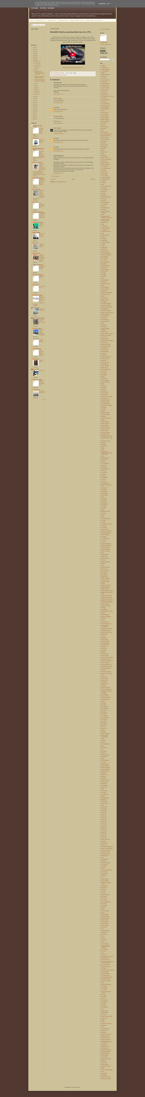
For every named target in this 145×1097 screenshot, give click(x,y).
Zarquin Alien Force (105, 1077)
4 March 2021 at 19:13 (58, 173)
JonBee (102, 497)
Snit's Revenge (104, 864)
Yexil (102, 1071)
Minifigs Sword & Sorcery (107, 599)
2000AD (103, 65)
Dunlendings (104, 301)
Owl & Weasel (104, 694)
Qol (102, 749)
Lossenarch (103, 536)
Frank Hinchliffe (104, 351)
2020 (34, 60)
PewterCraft (104, 728)
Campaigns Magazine (105, 177)
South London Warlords (106, 870)
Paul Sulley (103, 705)
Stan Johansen (104, 885)
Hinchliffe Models (57, 75)
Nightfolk (103, 652)
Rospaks (103, 796)
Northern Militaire (105, 662)
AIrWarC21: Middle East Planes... (41, 246)
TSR (102, 1009)
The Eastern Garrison (38, 222)
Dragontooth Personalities (106, 292)
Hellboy (103, 420)
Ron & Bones (104, 790)
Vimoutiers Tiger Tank (106, 1023)
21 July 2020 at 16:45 (58, 102)
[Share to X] (72, 73)
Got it (108, 3)
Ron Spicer (103, 792)
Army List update (41, 361)
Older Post (93, 179)
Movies (103, 620)
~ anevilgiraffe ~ (36, 308)
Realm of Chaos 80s (37, 162)
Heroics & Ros (104, 430)
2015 (34, 104)
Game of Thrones (105, 358)
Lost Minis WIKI (105, 538)
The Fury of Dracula (105, 966)
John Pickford (104, 491)
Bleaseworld (35, 243)
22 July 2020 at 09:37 (58, 123)
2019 (34, 96)
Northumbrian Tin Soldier (107, 666)
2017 (34, 100)
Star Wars (103, 893)
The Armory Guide (105, 959)
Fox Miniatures (104, 347)
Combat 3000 (104, 222)
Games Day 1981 (105, 362)
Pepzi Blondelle (104, 706)
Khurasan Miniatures (105, 511)
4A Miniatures (104, 67)
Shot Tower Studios (105, 853)
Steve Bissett (104, 896)
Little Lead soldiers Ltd (106, 531)
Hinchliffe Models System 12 (106, 438)
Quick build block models (42, 391)
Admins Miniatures (105, 74)
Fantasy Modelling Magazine (105, 329)
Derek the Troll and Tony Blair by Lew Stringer (39, 80)
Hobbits (103, 450)
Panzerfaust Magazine (106, 697)
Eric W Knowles (105, 316)
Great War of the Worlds (106, 396)
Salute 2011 (103, 814)
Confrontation (104, 226)
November (36, 63)
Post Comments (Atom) (61, 181)
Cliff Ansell (103, 209)
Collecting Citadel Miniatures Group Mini (106, 216)
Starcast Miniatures (105, 894)
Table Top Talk (104, 920)
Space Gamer (104, 871)
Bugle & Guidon (105, 162)
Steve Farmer (104, 900)
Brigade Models (104, 157)
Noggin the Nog (104, 653)
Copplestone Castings (105, 231)
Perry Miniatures (105, 708)
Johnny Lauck (104, 495)
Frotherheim (104, 355)
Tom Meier (103, 994)
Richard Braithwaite (105, 769)
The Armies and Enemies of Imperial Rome (107, 957)
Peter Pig (103, 726)
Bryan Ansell (104, 161)
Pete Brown (103, 714)
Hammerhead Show (105, 412)
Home (31, 20)
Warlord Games (104, 1048)
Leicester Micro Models (106, 524)
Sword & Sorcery (105, 916)
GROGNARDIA (36, 232)
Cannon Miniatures (105, 179)
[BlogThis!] (71, 73)
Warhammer (104, 1044)
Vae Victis (103, 1014)
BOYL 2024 (104, 152)
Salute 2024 (103, 834)
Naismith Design (105, 622)
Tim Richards (104, 986)
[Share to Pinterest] (75, 73)
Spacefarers (103, 875)
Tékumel (103, 938)
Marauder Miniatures (105, 549)
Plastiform (103, 740)
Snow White (104, 866)
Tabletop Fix (36, 138)
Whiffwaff (103, 1060)
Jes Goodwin (104, 472)
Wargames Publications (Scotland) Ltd (106, 1042)
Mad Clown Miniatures (106, 545)
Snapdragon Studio (105, 862)
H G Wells (103, 409)
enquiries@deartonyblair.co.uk (75, 67)
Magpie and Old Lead (38, 265)
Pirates (102, 738)
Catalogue (103, 182)
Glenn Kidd (103, 387)
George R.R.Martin (105, 382)
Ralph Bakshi (104, 756)
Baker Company (104, 116)
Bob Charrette (104, 144)
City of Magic (104, 204)
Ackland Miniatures (105, 69)
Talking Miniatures (105, 930)
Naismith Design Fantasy (106, 628)
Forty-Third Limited (105, 346)
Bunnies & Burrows (105, 164)
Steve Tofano (104, 905)
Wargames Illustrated (105, 1039)
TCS (102, 936)
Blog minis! (103, 141)
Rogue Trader (104, 787)
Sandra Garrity (104, 843)
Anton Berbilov (104, 94)
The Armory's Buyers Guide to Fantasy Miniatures (107, 962)
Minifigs (103, 583)
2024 (34, 51)
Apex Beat (103, 98)
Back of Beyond (104, 114)
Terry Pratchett (104, 949)
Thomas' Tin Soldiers (106, 980)
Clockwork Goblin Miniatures (105, 212)
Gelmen (103, 376)
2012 (34, 111)
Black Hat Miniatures (105, 135)
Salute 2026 (103, 837)
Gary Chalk (103, 371)
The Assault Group (105, 964)
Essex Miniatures (105, 319)
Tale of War (103, 927)
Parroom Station (104, 699)
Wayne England (104, 1055)
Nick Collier (104, 648)
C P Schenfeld (104, 166)
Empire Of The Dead (105, 310)
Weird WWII (36, 369)
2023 (34, 53)
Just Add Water (36, 189)
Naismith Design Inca (106, 630)
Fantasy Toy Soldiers (37, 379)
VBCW (103, 1019)
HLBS (102, 448)
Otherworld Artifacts (105, 687)
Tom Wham (103, 996)
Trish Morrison (104, 1007)
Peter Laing (103, 724)
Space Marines (104, 873)
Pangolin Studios (105, 696)
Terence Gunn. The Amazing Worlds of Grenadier (105, 946)
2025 (34, 49)
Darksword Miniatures (106, 254)
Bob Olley (103, 148)
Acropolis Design (105, 71)
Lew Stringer (104, 527)
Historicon (103, 442)
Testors (102, 953)
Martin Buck (104, 556)
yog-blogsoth (36, 338)
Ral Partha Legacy (105, 754)
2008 (34, 117)
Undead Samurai (105, 1012)
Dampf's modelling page (38, 212)
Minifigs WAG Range (105, 605)
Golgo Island (104, 391)
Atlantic (103, 110)
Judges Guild (104, 502)
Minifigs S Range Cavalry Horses (106, 593)
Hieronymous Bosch (105, 432)
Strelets (103, 909)
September (36, 66)
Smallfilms (103, 861)
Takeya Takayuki (105, 925)
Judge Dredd (104, 498)
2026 (34, 47)
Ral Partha (103, 753)
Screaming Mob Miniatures (107, 846)
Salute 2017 (103, 825)
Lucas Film (103, 540)
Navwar (103, 635)
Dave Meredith (104, 258)
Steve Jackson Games (105, 902)
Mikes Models (104, 576)
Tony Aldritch (104, 1001)
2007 (34, 119)
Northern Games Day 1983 (107, 661)
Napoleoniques (104, 634)
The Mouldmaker (105, 971)
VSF (102, 1027)
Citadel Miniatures (105, 202)
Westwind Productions (106, 1059)
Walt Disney (104, 1032)
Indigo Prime (104, 459)
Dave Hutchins (104, 256)
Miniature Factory (105, 579)
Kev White (103, 507)
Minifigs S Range (105, 588)
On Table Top (104, 682)
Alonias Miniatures (105, 80)
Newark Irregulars (105, 644)
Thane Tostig (104, 954)
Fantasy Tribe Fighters (106, 335)
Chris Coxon (104, 198)
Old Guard (103, 670)
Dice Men (103, 272)
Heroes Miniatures (105, 429)
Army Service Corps (105, 105)
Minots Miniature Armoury (107, 611)
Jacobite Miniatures (105, 468)
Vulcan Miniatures (105, 1028)
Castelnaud (103, 180)
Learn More (102, 3)
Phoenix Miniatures (105, 733)
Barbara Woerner (105, 117)
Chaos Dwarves (104, 189)
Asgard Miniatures (105, 107)
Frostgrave (103, 353)
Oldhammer (103, 676)
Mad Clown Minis (105, 547)
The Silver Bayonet (105, 973)
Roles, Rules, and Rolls (38, 178)
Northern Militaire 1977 (106, 664)
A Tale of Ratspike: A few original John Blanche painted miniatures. (42, 258)
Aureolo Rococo (104, 112)
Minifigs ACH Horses (106, 585)
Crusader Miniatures (105, 242)
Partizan (103, 701)
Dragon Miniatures (105, 289)
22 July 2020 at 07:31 (58, 111)
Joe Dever (103, 479)
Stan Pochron (104, 887)
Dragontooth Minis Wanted (76, 20)
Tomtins (103, 998)
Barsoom (103, 125)
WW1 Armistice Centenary (107, 1069)
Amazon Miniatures (105, 83)
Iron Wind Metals (105, 463)
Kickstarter (103, 513)
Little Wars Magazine (106, 533)
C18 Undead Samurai (106, 168)
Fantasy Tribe (104, 331)
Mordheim (103, 618)
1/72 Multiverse (36, 390)
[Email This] (70, 73)
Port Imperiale (36, 253)
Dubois (102, 296)
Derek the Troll (104, 271)
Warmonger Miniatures (106, 1050)
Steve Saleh (103, 903)
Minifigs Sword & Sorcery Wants (94, 20)
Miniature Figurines (105, 581)
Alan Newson (104, 78)
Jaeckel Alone (36, 359)
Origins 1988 (104, 684)
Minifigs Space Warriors (106, 597)
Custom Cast (104, 249)
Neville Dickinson (105, 641)
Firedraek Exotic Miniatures (107, 340)
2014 (34, 106)
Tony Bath (103, 1003)
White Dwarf (104, 1062)
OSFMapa (103, 685)
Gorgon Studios (104, 393)
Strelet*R (103, 907)
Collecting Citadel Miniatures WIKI (105, 220)
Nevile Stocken (104, 639)
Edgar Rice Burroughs (106, 305)
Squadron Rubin (104, 880)
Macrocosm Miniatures (106, 543)
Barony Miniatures (105, 121)
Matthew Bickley (105, 558)
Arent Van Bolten (105, 103)
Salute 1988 (103, 807)
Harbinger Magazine (105, 414)
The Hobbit (103, 968)
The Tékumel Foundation (106, 977)
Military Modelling (105, 578)
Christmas (103, 200)
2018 (34, 98)
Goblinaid (103, 389)
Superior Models (105, 914)
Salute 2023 (103, 832)
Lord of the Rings (105, 534)
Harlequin (103, 416)
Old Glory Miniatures (106, 668)
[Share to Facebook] (74, 73)
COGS (102, 214)
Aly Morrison (57, 116)
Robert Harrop (104, 781)
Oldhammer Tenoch (63, 20)
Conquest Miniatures (105, 227)
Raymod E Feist (104, 763)
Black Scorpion (104, 137)
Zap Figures (104, 1075)
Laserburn (103, 520)
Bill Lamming (104, 132)
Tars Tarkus (103, 934)
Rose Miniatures (104, 794)
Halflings (103, 411)
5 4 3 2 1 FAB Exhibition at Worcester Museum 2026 (42, 215)
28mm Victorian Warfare (38, 318)
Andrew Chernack (105, 89)
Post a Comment (55, 176)
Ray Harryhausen (105, 760)
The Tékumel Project (105, 979)
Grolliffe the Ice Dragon (106, 405)
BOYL (102, 150)
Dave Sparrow (104, 260)
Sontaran (103, 868)
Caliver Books (104, 173)
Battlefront (103, 128)
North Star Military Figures (107, 657)
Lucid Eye (103, 542)
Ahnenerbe (103, 76)
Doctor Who (104, 281)
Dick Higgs (103, 274)
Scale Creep (103, 844)
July (35, 70)
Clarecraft (103, 206)
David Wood (104, 42)
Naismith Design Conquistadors (105, 626)
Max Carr (103, 560)
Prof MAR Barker (105, 744)
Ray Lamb (103, 762)
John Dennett (104, 488)
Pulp (102, 745)
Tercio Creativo (104, 943)
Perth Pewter (104, 712)
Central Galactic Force (106, 186)
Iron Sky (103, 461)
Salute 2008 (103, 810)
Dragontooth (104, 290)
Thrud (102, 982)
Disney (102, 278)
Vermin (103, 1021)
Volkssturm (103, 1025)
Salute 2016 (103, 823)
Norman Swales (104, 655)
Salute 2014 (103, 819)
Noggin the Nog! (52, 20)
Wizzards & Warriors (105, 1066)
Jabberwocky (104, 465)
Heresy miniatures (105, 423)
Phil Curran (56, 98)
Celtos (102, 184)
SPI (102, 877)
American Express (105, 85)
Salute (102, 805)
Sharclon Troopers (105, 852)
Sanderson (103, 841)
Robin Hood (104, 783)
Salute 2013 (103, 817)
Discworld (103, 276)
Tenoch (103, 941)
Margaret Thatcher (105, 551)
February (36, 92)
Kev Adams (103, 506)
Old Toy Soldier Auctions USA (106, 674)
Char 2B (103, 193)
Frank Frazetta (104, 349)
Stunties (103, 912)
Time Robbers (104, 988)
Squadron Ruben (105, 879)
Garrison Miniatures (105, 369)
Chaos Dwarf (104, 188)
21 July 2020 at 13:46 (58, 94)
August (36, 68)
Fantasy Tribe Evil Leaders (107, 333)
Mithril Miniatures (105, 614)
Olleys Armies (104, 680)
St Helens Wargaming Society (106, 883)
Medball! (103, 563)
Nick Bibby (103, 646)
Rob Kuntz (103, 778)
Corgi (102, 233)
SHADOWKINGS (37, 349)
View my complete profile (105, 44)
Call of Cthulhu (104, 175)
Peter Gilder (64, 75)
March (35, 89)
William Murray (104, 1064)
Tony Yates (103, 1005)
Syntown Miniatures (105, 918)
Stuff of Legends (105, 911)
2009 (34, 115)
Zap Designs (104, 1073)
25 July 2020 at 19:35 (58, 142)
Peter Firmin (104, 719)
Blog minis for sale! (40, 20)
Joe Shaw (103, 481)
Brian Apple (104, 155)
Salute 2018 (103, 826)
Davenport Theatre (105, 262)
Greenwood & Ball (105, 400)
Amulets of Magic (105, 87)
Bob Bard (103, 143)
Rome (102, 789)
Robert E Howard (105, 780)
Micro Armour (104, 569)
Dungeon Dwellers (105, 299)
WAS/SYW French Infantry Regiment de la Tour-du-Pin (42, 332)
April (35, 87)
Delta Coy (56, 128)
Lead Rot (103, 522)
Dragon (103, 285)
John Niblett (104, 489)
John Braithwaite (105, 483)
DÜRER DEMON (41, 340)
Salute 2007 (103, 808)
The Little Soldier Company (107, 970)
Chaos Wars (103, 191)
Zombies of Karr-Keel (106, 1078)
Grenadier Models (105, 402)
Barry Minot (104, 123)
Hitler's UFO (104, 446)
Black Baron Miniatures (106, 134)
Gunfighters (103, 407)
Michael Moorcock (105, 567)
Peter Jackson (104, 723)
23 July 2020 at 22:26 (58, 133)
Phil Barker (103, 732)
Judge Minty (104, 500)
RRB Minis (103, 799)
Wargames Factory (105, 1036)
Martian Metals (104, 554)
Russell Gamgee (104, 803)
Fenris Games (104, 337)
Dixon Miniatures (105, 280)
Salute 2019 (103, 828)
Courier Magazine (105, 235)
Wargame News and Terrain (37, 126)
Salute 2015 (103, 821)
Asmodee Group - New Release (42, 141)
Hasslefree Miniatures (106, 418)
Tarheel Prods (104, 932)
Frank (55, 107)
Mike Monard (104, 574)
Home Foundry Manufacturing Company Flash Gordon (106, 453)
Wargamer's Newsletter (106, 1034)
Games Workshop (105, 365)
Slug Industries (104, 859)
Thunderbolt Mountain (106, 984)
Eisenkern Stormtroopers (106, 307)
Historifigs (103, 444)
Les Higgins (104, 525)
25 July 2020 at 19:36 (58, 151)
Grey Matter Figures (105, 403)
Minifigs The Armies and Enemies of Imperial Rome (107, 601)
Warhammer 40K (105, 1046)
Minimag (103, 607)
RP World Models (105, 798)
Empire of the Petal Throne (107, 312)
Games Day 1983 (105, 364)
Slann (102, 857)
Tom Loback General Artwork (105, 992)
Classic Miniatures (105, 207)
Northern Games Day (105, 659)
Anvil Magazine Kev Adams (107, 96)
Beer (102, 130)
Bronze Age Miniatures (106, 159)
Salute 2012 (103, 816)
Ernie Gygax (104, 317)
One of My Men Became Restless (38, 149)
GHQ (102, 384)
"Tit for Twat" (42, 370)
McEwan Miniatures (105, 561)
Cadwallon (103, 170)
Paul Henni (103, 703)
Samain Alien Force (105, 839)
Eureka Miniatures (105, 321)
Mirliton (103, 613)
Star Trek (103, 891)
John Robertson (104, 493)
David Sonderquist (105, 265)
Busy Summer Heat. (42, 286)
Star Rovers (103, 889)
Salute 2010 (103, 812)
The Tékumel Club (105, 975)
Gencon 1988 (104, 378)
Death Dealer (104, 267)
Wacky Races (104, 1030)
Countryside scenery (41, 276)
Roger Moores (104, 785)
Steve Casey (104, 898)
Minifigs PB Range (105, 587)
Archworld (103, 101)
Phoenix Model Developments (104, 736)
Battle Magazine (104, 126)
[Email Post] (67, 73)
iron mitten (35, 202)
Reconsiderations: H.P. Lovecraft (42, 235)
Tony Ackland (104, 1000)
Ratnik (102, 758)
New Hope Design (105, 643)
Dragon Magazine (105, 287)
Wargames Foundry (105, 1037)
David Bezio (104, 263)
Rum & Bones (104, 801)
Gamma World (104, 367)
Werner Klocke (104, 1057)
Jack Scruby (104, 467)
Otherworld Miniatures (106, 689)
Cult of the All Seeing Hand (41, 225)
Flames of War (104, 342)
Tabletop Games (104, 921)
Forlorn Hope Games (105, 344)
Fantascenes (103, 325)
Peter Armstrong (105, 717)
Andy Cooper (104, 92)
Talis (102, 929)
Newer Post (53, 179)
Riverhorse (103, 776)
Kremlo (103, 515)
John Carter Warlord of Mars (106, 485)
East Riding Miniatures (106, 303)
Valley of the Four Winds (106, 1016)
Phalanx (103, 730)
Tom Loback (104, 989)
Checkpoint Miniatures (106, 197)
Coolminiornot (104, 229)
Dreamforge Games (105, 294)
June (35, 83)
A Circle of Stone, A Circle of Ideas (42, 321)
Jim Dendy (103, 476)
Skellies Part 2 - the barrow (42, 309)
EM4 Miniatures (104, 308)
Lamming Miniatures (105, 518)
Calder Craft (104, 171)
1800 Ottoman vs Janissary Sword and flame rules (41, 352)
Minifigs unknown (105, 604)
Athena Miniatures (105, 108)
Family (102, 323)
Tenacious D (104, 939)
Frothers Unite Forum (106, 356)
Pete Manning (104, 715)
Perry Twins (104, 710)
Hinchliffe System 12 (105, 441)
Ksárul (102, 516)
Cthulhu (103, 245)
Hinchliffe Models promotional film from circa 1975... (39, 73)
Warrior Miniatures (105, 1053)
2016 (34, 102)
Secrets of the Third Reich (107, 848)
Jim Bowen (103, 474)
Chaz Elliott (104, 195)
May (35, 85)
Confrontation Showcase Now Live (42, 267)
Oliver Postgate (104, 678)
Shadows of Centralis (105, 850)
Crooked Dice (104, 240)
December (36, 61)
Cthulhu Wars (104, 247)
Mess (102, 565)
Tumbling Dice (104, 1010)
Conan (102, 224)
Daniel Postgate (104, 251)
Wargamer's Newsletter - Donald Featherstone (39, 77)
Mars (102, 552)
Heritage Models (104, 425)
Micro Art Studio (105, 570)
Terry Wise (103, 951)
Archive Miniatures (105, 99)
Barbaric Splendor (105, 119)
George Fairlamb (105, 380)
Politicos (103, 742)
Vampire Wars (104, 1018)
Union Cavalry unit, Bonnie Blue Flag (42, 205)
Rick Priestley (104, 774)
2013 (34, 109)
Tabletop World (104, 923)
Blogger (78, 1087)
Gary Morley (104, 375)
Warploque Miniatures (106, 1051)
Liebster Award (104, 529)
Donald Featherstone (105, 283)
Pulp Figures (104, 747)
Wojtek (102, 1068)
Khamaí (103, 509)
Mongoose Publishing (106, 616)
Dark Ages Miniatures (106, 253)
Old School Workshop (38, 275)
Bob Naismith (104, 146)
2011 (34, 113)
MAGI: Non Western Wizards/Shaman (41, 382)
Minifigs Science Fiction (106, 595)
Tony (55, 138)
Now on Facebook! (105, 29)
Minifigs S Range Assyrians (107, 590)
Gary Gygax (104, 373)
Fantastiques (104, 326)
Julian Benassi (104, 504)
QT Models (103, 751)
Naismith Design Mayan (106, 632)
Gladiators (103, 385)
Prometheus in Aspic (37, 295)
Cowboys (103, 236)
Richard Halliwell (105, 771)
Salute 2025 (103, 835)
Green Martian (104, 398)
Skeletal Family (104, 855)
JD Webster (103, 470)
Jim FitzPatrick (104, 477)
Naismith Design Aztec (106, 623)
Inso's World (36, 285)
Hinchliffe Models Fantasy (107, 436)
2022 (34, 56)
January (36, 94)
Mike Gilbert (104, 572)
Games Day (103, 360)
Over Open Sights (37, 328)
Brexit (102, 153)
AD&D (103, 72)
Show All (44, 399)
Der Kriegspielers (105, 269)
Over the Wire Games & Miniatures (106, 691)
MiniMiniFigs (104, 609)
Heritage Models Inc (105, 427)
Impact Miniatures (105, 458)
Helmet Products (105, 421)
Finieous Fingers (105, 338)
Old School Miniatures (106, 671)
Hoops (102, 456)
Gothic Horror (104, 394)
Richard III (103, 772)
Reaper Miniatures (105, 765)
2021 (34, 58)
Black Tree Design (105, 139)
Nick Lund (103, 650)
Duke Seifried (104, 298)
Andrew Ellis (104, 90)
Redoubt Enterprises (105, 767)
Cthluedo (103, 244)
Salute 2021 (103, 830)
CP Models (103, 238)
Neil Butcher (104, 637)
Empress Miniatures (105, 314)
